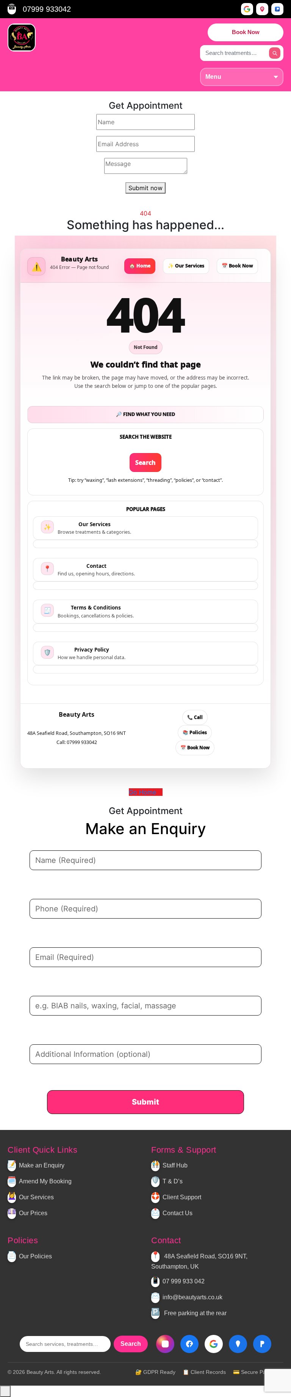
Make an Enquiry (41, 1166)
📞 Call (195, 717)
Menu (213, 76)
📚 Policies (195, 732)
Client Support (182, 1197)
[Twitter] (137, 1125)
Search (145, 462)
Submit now (145, 188)
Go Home (143, 792)
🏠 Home (139, 266)
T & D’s (173, 1181)
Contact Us (177, 1213)
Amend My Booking (45, 1181)
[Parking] (277, 9)
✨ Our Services (186, 266)
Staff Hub (175, 1166)
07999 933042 (47, 9)
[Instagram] (150, 1125)
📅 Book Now (237, 266)
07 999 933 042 (184, 1281)
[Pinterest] (155, 1125)
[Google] (247, 9)
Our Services (36, 1197)
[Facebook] (143, 1125)
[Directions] (262, 9)
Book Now (246, 32)
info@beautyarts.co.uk (192, 1297)
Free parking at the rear (195, 1313)
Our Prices (33, 1213)
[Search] (274, 53)
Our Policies (35, 1256)
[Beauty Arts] (22, 37)
